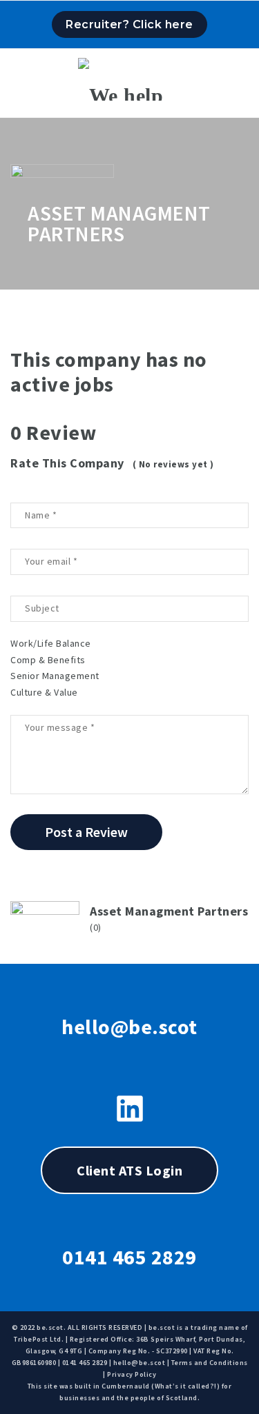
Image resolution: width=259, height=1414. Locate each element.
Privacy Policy (131, 1374)
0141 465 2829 (129, 1257)
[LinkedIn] (130, 1108)
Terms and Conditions (209, 1362)
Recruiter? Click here (129, 24)
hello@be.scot (129, 1026)
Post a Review (86, 831)
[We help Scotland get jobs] (129, 79)
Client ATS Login (129, 1170)
